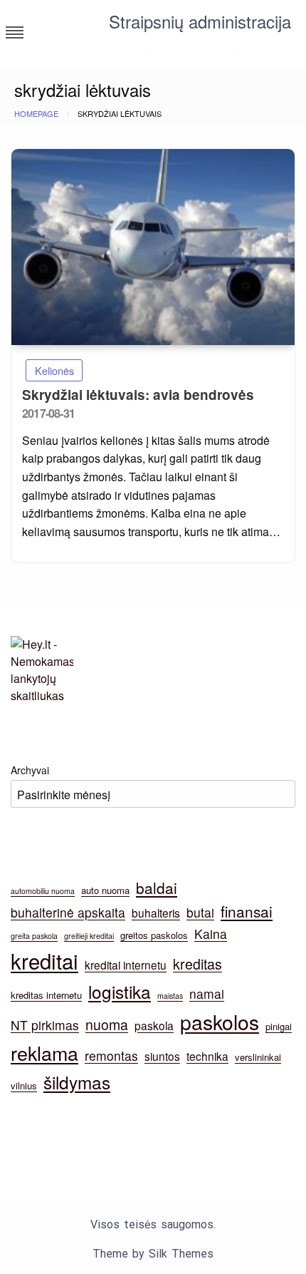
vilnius (24, 1085)
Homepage (36, 113)
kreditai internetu (126, 964)
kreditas (197, 964)
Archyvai (30, 770)
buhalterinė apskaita (68, 912)
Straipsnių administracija (200, 21)
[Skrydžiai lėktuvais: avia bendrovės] (153, 247)
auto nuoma (105, 890)
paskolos (219, 1021)
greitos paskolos (154, 935)
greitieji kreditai (89, 935)
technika (207, 1056)
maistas (170, 995)
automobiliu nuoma (43, 890)
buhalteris (156, 912)
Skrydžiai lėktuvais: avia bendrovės (138, 394)
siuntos (162, 1056)
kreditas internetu (46, 995)
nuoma (106, 1024)
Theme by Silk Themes (153, 1253)
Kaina (210, 933)
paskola (154, 1025)
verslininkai (258, 1057)
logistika (119, 991)
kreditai (44, 960)
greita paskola (34, 935)
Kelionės (54, 370)
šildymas (76, 1081)
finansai (247, 911)
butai (200, 912)
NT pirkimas (45, 1025)
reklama (44, 1053)
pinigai (278, 1026)
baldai (156, 887)
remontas (111, 1055)
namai (206, 993)
